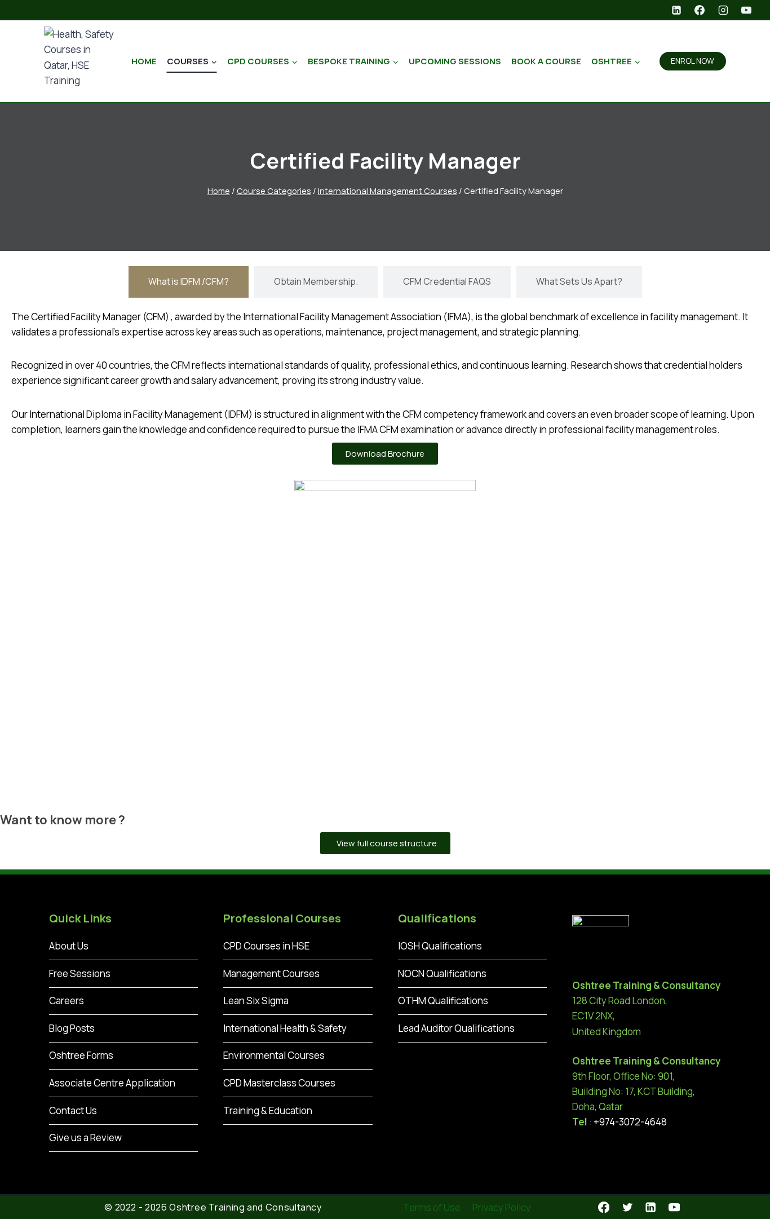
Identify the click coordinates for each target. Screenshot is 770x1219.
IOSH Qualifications (440, 945)
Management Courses (271, 973)
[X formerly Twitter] (627, 1207)
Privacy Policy (501, 1207)
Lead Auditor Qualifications (456, 1028)
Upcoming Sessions (455, 61)
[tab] (189, 282)
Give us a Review (85, 1137)
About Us (68, 945)
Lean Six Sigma (256, 1000)
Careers (66, 1000)
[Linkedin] (676, 10)
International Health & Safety (285, 1028)
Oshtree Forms (81, 1055)
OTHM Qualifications (443, 1000)
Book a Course (546, 61)
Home (144, 61)
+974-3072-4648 (630, 1121)
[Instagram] (723, 10)
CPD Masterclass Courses (279, 1082)
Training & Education (267, 1110)
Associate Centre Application (112, 1082)
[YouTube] (746, 10)
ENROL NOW (692, 61)
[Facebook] (699, 10)
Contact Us (73, 1110)
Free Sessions (79, 973)
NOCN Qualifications (442, 973)
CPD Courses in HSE (266, 945)
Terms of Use (432, 1207)
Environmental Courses (274, 1055)
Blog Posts (72, 1028)
